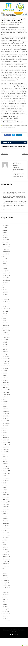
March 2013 (5, 606)
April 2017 (5, 489)
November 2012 (6, 616)
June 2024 (5, 287)
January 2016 (6, 525)
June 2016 (5, 513)
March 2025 (5, 266)
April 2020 (5, 406)
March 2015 (5, 549)
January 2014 (6, 582)
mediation (7, 127)
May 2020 (5, 404)
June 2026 (5, 230)
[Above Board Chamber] (14, 7)
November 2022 (6, 332)
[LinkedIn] (12, 635)
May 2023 (5, 318)
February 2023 (6, 325)
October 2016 (6, 504)
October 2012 (6, 618)
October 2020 (6, 392)
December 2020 (6, 387)
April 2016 (5, 518)
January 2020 (6, 413)
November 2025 (6, 246)
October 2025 (6, 249)
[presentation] (24, 142)
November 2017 (6, 473)
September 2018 (6, 449)
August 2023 (5, 311)
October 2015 (6, 532)
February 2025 (6, 268)
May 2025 (5, 261)
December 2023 (6, 301)
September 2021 (6, 366)
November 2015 (6, 530)
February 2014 (6, 580)
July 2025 (5, 256)
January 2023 (6, 327)
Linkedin (19, 134)
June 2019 (5, 430)
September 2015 (6, 535)
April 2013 (5, 604)
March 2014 (5, 578)
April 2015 (5, 547)
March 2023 (5, 323)
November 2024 (6, 275)
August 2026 (5, 225)
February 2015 (6, 551)
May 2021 (5, 375)
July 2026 (5, 227)
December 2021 (6, 358)
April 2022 (5, 349)
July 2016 (5, 511)
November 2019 (6, 418)
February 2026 (6, 239)
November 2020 (6, 389)
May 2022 (5, 347)
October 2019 (6, 420)
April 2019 (5, 435)
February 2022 (6, 354)
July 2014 (5, 568)
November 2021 (6, 361)
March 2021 (5, 380)
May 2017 (5, 487)
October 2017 (6, 475)
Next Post (25, 153)
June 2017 (5, 485)
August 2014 (5, 566)
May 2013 (5, 601)
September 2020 (6, 394)
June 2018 (5, 456)
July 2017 (5, 482)
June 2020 (5, 401)
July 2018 (5, 454)
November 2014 (6, 559)
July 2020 (5, 399)
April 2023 (5, 320)
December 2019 (6, 416)
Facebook (8, 134)
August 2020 (5, 397)
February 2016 (6, 523)
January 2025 (6, 270)
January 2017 (6, 497)
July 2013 (5, 597)
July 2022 (5, 342)
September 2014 (6, 563)
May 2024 (5, 289)
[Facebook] (10, 635)
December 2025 (6, 244)
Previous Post (4, 153)
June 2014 (5, 570)
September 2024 (6, 280)
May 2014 (5, 573)
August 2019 (5, 425)
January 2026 (6, 242)
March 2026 (5, 237)
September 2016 (6, 506)
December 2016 (6, 499)
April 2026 (5, 235)
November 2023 (6, 304)
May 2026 (5, 232)
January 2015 (6, 554)
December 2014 (6, 556)
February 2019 (6, 437)
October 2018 (6, 447)
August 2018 (5, 451)
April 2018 (5, 461)
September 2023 (6, 308)
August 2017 (5, 480)
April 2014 (5, 575)
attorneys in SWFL (13, 125)
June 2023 (5, 316)
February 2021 (6, 382)
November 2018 (6, 444)
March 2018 (5, 463)
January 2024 (6, 299)
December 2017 (6, 470)
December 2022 (6, 330)
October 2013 (6, 590)
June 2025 (5, 258)
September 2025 (6, 251)
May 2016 (5, 516)
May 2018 (5, 459)
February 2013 (6, 609)
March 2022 (5, 351)
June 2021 (5, 373)
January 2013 (6, 611)
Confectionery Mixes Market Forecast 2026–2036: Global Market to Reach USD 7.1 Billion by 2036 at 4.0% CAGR (14, 198)
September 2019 (6, 423)
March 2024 (5, 294)
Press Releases (5, 125)
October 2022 (6, 335)
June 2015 (5, 542)
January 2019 (6, 439)
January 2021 (6, 385)
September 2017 (6, 478)
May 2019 (5, 432)
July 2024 (5, 285)
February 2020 (6, 411)
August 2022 (5, 339)
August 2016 (5, 509)
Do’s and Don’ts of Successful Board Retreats (13, 209)
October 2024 (6, 277)
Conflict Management (21, 125)
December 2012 (6, 613)
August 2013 (5, 594)
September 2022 (6, 337)
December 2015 (6, 528)
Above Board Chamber (16, 630)
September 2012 (6, 620)
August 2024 (5, 282)
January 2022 (6, 356)
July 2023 (5, 313)
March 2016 (5, 520)
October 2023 (6, 306)
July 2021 (5, 370)
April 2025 (5, 263)
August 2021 (5, 368)
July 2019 (5, 428)
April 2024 (5, 292)
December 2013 (6, 585)
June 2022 (5, 344)
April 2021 (5, 378)
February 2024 (6, 297)
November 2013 (6, 587)
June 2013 (5, 599)
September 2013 (6, 592)
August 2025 (5, 254)
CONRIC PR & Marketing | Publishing (15, 22)
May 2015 (5, 544)
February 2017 (6, 494)
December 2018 (6, 442)
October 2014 (6, 561)
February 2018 (6, 466)
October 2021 (6, 363)
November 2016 (6, 501)
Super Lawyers (12, 127)
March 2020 (5, 408)
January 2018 (6, 468)
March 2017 (5, 492)
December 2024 (6, 273)
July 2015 (5, 540)
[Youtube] (17, 635)
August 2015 (5, 537)
